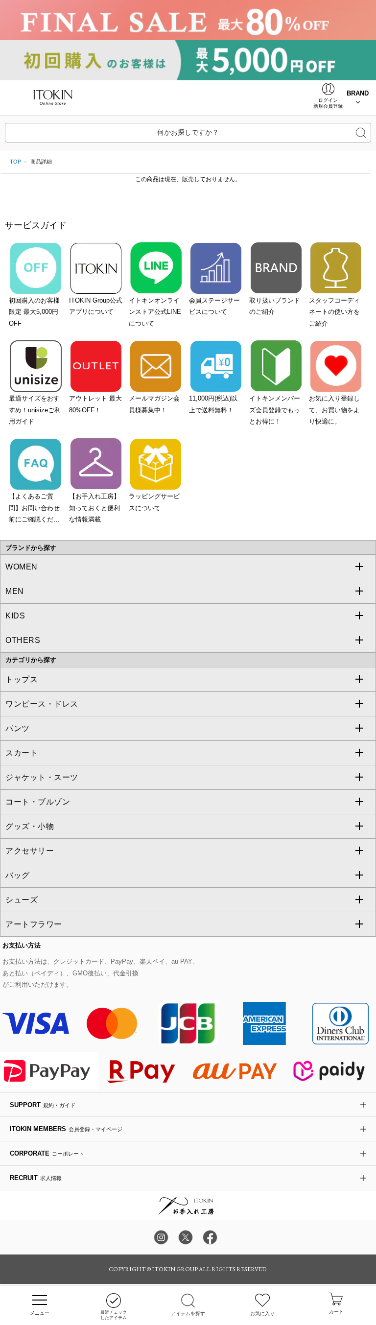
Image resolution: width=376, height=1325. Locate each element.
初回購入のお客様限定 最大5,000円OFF (34, 312)
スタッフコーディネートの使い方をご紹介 (334, 312)
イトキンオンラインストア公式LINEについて (155, 312)
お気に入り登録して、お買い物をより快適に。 (334, 410)
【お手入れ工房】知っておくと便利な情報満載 (94, 508)
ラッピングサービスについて (154, 502)
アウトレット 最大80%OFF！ (95, 404)
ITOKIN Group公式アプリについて (95, 306)
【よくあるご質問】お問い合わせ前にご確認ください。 (34, 509)
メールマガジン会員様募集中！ (154, 404)
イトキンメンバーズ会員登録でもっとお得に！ (274, 410)
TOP (15, 162)
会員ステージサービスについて (214, 306)
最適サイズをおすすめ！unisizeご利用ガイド (35, 410)
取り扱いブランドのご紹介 (274, 306)
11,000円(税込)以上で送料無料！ (213, 404)
